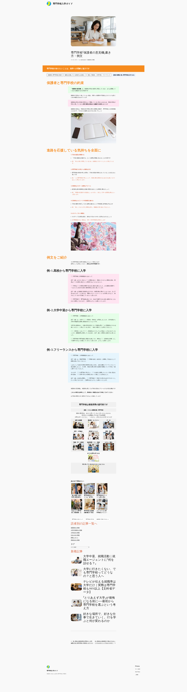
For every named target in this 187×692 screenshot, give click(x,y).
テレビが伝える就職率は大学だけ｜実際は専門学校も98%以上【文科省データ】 (99, 587)
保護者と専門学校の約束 (55, 75)
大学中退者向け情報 (76, 530)
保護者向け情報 (91, 59)
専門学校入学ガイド (63, 3)
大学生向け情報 (75, 532)
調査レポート (74, 537)
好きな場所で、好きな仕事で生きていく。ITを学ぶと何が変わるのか (99, 617)
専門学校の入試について (77, 519)
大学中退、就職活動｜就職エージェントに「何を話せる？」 (99, 560)
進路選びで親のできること (103, 519)
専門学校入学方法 (90, 519)
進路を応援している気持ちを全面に (75, 75)
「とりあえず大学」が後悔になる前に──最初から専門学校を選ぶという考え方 (99, 603)
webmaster (83, 59)
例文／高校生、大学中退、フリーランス (99, 75)
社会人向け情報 (75, 535)
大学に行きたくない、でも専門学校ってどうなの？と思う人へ (99, 572)
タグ (73, 544)
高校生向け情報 (75, 540)
